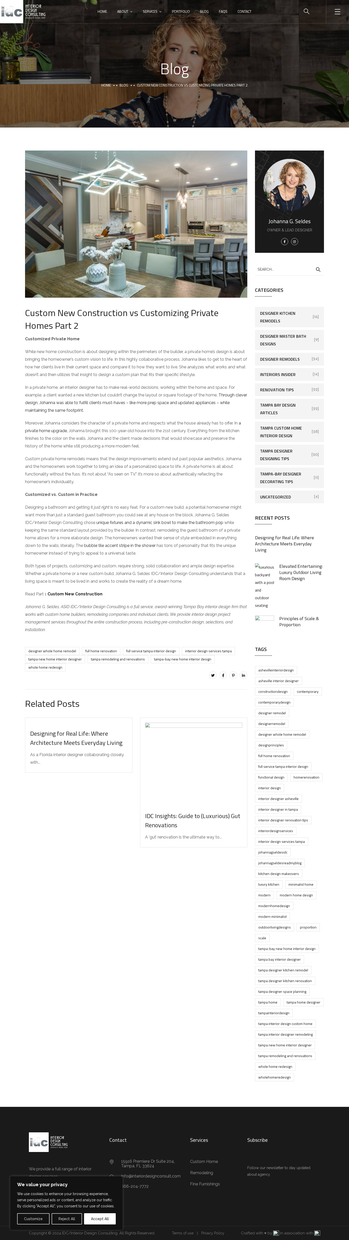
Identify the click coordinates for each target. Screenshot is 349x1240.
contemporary (308, 691)
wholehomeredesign (274, 1077)
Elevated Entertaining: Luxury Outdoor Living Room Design (301, 572)
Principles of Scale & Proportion (299, 621)
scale (262, 938)
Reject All (67, 1219)
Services (150, 11)
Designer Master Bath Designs (283, 340)
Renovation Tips (277, 390)
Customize (33, 1219)
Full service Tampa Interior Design (151, 651)
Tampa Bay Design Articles (278, 409)
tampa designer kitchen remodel (283, 970)
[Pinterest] (233, 675)
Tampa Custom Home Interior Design (281, 432)
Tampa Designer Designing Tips (276, 455)
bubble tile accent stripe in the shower (120, 545)
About (122, 11)
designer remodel (272, 713)
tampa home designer (303, 1002)
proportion (308, 927)
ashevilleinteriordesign (276, 670)
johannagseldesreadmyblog (279, 863)
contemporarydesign (274, 702)
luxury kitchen (268, 884)
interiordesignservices (275, 830)
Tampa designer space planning (282, 991)
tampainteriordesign (273, 1013)
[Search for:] (289, 269)
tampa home (267, 1002)
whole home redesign (45, 667)
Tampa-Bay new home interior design (182, 659)
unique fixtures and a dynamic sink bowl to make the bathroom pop (159, 522)
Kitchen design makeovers (278, 873)
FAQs (223, 11)
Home (102, 11)
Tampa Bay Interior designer (279, 959)
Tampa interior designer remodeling (285, 1034)
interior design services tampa (208, 651)
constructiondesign (273, 691)
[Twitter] (213, 675)
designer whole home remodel (52, 651)
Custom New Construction (75, 594)
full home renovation (101, 651)
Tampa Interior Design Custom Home (285, 1023)
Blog (204, 11)
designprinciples (271, 745)
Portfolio (181, 11)
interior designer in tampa (278, 809)
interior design (269, 788)
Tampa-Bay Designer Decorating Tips (280, 478)
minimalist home (300, 884)
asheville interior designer (278, 680)
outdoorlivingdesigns (274, 927)
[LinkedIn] (243, 675)
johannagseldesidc (272, 852)
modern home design (296, 895)
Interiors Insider (278, 374)
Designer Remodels (280, 359)
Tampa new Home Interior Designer (55, 659)
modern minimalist (272, 916)
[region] (66, 1203)
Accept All (100, 1219)
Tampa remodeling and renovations (118, 659)
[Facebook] (223, 675)
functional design (271, 777)
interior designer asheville (278, 798)
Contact (244, 11)
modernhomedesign (274, 905)
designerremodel (271, 723)
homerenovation (306, 777)
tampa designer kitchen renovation (285, 980)
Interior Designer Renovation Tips (283, 820)
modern (264, 895)
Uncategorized (275, 497)
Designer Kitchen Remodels (277, 317)
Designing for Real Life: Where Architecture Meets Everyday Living (76, 738)
